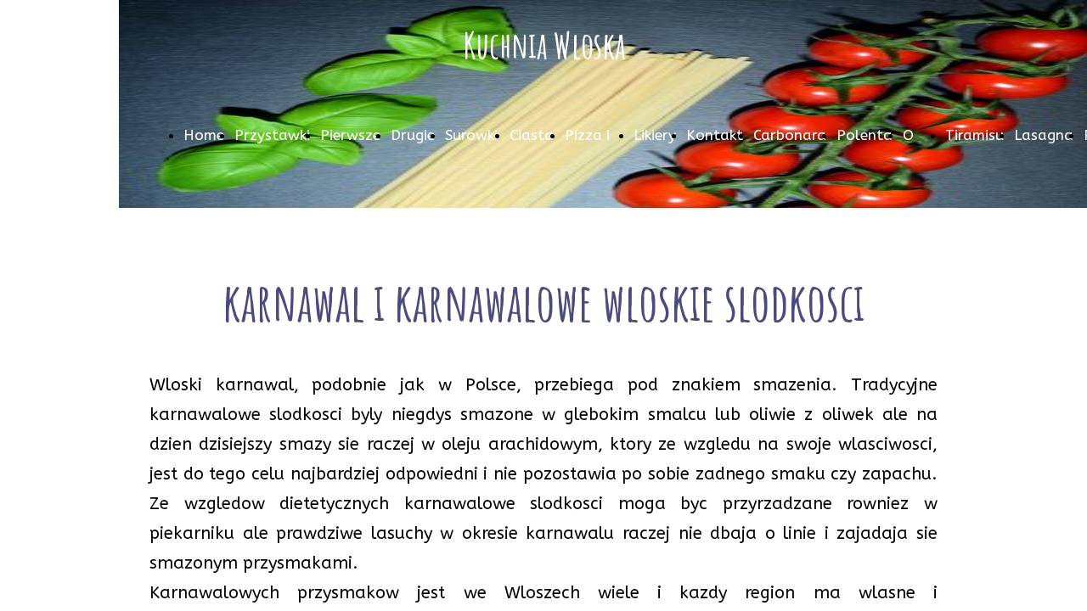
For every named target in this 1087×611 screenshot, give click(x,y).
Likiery (655, 134)
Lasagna (1043, 134)
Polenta (864, 134)
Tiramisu (974, 134)
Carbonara (789, 134)
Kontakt (714, 134)
